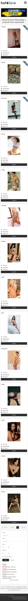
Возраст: (4, 550)
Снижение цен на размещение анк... (9, 569)
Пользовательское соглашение (20, 599)
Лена (3, 384)
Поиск (5, 560)
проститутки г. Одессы (22, 586)
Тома (3, 169)
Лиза (3, 420)
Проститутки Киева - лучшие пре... (9, 566)
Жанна (4, 26)
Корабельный (6, 338)
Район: (3, 538)
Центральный (6, 52)
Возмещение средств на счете (8, 574)
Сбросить (12, 560)
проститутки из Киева (16, 588)
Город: (3, 532)
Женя (3, 62)
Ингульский (5, 124)
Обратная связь (23, 596)
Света (3, 456)
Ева (3, 313)
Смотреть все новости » (7, 578)
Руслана (4, 98)
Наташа (4, 205)
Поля (3, 134)
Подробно (14, 57)
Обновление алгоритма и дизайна (9, 576)
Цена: (3, 544)
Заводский (5, 195)
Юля (3, 277)
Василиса (5, 348)
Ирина (3, 241)
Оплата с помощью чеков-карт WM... (9, 571)
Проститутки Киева (14, 579)
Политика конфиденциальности (19, 597)
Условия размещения (14, 596)
